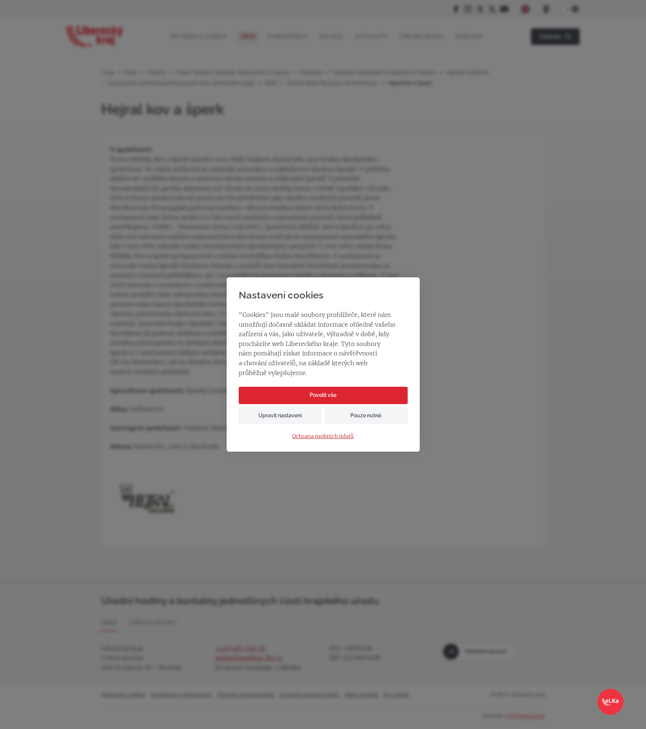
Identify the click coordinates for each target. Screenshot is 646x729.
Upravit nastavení (280, 415)
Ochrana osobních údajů (323, 436)
